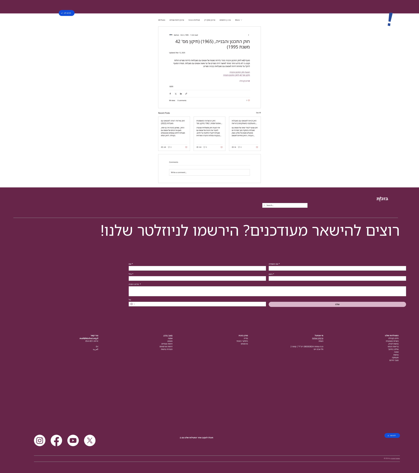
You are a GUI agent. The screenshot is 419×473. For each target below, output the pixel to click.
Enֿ (97, 346)
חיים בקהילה (393, 338)
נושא (271, 274)
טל (130, 299)
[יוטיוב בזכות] (73, 440)
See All (258, 113)
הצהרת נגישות (167, 349)
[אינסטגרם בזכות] (39, 440)
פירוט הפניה (135, 284)
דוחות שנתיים (167, 343)
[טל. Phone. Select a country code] (132, 304)
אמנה (396, 352)
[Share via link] (186, 94)
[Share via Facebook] (170, 94)
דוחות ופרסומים (166, 346)
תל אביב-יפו (318, 349)
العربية (95, 349)
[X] (89, 440)
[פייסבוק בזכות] (56, 440)
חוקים (171, 86)
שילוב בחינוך (393, 349)
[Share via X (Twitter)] (175, 94)
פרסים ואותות (317, 338)
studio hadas (395, 458)
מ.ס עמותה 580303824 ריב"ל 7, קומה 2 (306, 346)
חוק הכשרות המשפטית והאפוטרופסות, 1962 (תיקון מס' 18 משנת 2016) (209, 122)
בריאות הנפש (393, 346)
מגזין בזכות (243, 335)
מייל (131, 274)
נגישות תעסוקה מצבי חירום (394, 357)
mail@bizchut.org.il (89, 338)
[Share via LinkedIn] (181, 94)
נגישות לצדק (393, 343)
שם (131, 264)
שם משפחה (274, 264)
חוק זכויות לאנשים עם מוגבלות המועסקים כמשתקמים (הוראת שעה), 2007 (244, 122)
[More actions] (248, 35)
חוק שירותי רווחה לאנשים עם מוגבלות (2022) (173, 122)
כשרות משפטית (392, 341)
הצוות (321, 341)
